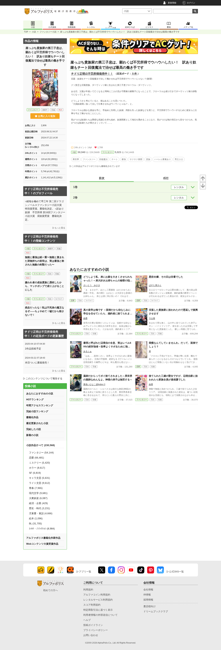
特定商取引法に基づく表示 (98, 609)
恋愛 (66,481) (36, 457)
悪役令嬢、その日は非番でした (166, 276)
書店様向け (149, 606)
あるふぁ (87, 351)
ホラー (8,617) (37, 467)
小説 (34, 32)
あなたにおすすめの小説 (39, 393)
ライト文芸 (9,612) (39, 483)
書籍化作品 (32, 417)
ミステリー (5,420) (39, 462)
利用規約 (88, 589)
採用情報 (148, 599)
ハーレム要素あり (162, 159)
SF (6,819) (35, 472)
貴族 (148, 159)
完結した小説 (33, 429)
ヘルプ (87, 620)
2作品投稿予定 (33, 348)
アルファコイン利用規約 (96, 594)
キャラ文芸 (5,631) (39, 477)
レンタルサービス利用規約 (98, 599)
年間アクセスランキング (39, 405)
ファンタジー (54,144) (41, 452)
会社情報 (148, 589)
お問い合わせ (90, 635)
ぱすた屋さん (155, 285)
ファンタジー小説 (48, 32)
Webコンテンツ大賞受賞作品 (42, 543)
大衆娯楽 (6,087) (38, 498)
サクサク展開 (136, 159)
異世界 (76, 159)
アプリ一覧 (85, 571)
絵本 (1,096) (36, 518)
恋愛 (72, 300)
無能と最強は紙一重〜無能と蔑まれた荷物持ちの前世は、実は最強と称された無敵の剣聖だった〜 (44, 261)
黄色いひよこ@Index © (94, 384)
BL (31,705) (35, 523)
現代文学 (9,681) (38, 493)
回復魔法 (103, 159)
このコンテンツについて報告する (44, 378)
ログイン (191, 3)
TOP (26, 32)
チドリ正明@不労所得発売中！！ (92, 73)
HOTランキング (35, 399)
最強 (124, 159)
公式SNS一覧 (176, 571)
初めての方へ (50, 590)
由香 (85, 318)
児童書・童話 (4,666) (40, 513)
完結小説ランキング (37, 411)
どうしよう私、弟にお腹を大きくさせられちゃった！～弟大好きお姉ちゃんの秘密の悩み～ (107, 280)
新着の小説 (32, 435)
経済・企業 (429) (38, 503)
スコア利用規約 (91, 604)
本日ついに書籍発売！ (37, 362)
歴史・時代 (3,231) (39, 508)
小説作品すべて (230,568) (40, 445)
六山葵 (152, 318)
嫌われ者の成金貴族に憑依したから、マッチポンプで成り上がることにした (44, 286)
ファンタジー (107, 152)
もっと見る (60, 228)
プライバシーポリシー (95, 630)
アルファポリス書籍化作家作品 (43, 537)
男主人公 (179, 159)
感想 (166, 178)
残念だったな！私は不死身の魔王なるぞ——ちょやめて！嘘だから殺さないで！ (44, 311)
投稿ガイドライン (93, 625)
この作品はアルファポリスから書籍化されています (96, 166)
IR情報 (147, 594)
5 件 (134, 73)
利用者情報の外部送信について (100, 614)
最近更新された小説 (37, 423)
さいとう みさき (91, 285)
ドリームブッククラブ (155, 611)
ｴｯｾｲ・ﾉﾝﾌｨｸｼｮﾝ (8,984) (42, 528)
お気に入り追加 (46, 116)
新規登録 (172, 3)
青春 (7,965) (36, 488)
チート (114, 159)
